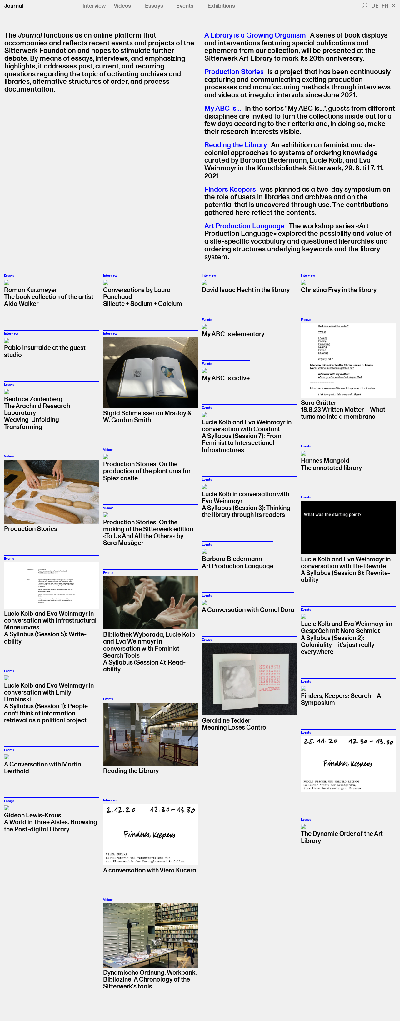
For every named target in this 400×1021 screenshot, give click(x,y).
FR (385, 6)
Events (184, 6)
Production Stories (234, 72)
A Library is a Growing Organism (255, 35)
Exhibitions (221, 6)
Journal (13, 6)
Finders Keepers (230, 190)
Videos (122, 6)
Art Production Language (244, 226)
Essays (154, 6)
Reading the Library (235, 145)
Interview (94, 6)
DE (375, 6)
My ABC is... (222, 109)
